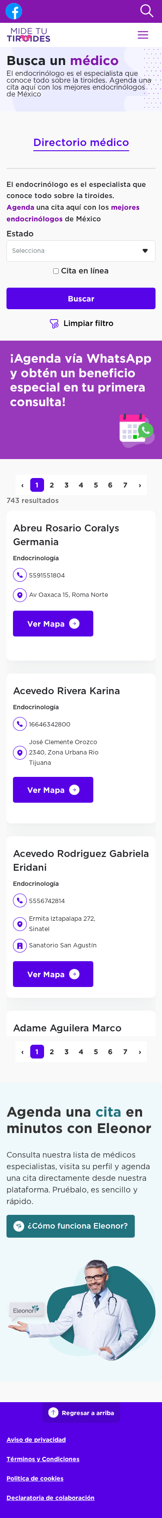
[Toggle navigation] (143, 34)
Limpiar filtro (89, 324)
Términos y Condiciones (42, 1459)
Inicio (14, 122)
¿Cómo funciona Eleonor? (78, 1226)
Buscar (81, 298)
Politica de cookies (35, 1478)
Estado (20, 234)
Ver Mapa (46, 623)
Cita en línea (84, 271)
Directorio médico (81, 143)
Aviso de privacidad (36, 1439)
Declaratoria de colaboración (50, 1497)
